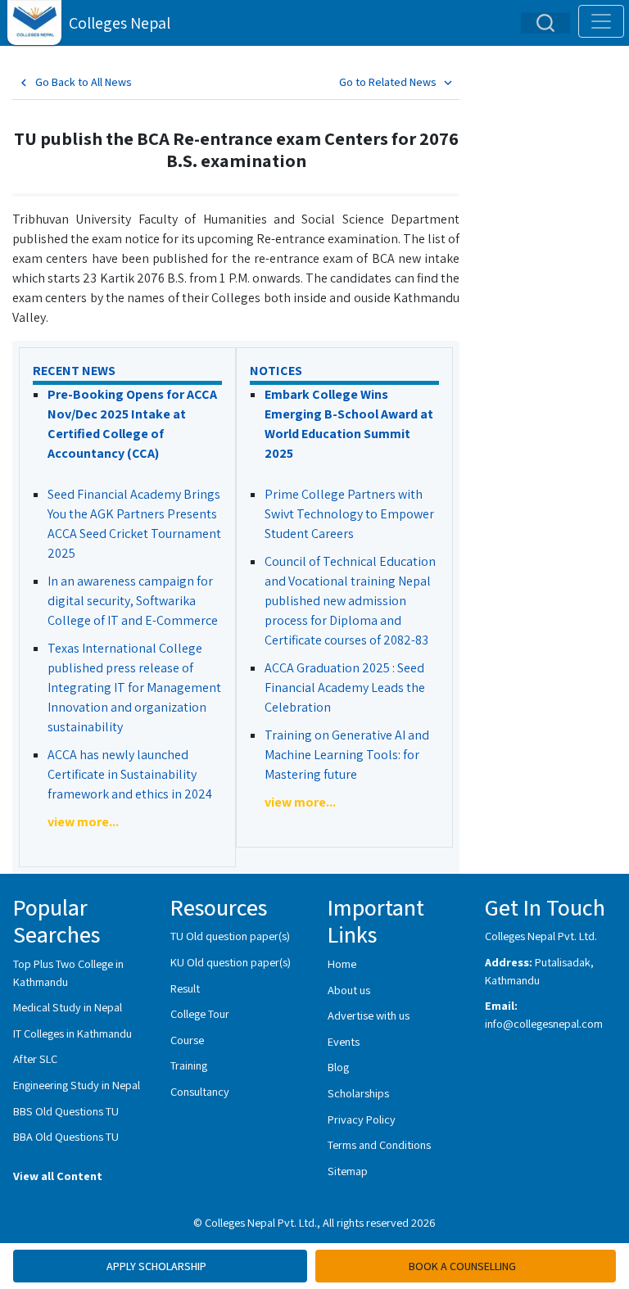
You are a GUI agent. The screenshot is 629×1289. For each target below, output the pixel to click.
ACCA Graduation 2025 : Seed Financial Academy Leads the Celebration (345, 687)
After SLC (35, 1058)
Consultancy (199, 1091)
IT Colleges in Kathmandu (72, 1033)
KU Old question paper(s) (230, 962)
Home (342, 963)
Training (188, 1065)
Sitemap (348, 1170)
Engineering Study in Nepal (76, 1084)
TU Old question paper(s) (230, 935)
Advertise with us (369, 1015)
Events (344, 1041)
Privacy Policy (362, 1119)
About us (349, 989)
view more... (83, 821)
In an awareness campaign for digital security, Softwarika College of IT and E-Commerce (133, 600)
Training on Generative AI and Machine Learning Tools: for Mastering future (347, 754)
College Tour (199, 1013)
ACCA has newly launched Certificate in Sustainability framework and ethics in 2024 (130, 774)
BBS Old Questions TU (66, 1111)
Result (185, 988)
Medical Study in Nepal (67, 1007)
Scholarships (358, 1093)
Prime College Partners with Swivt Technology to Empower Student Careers (349, 514)
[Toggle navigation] (601, 21)
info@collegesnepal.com (544, 1023)
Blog (338, 1066)
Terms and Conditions (379, 1144)
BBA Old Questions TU (66, 1136)
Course (187, 1039)
